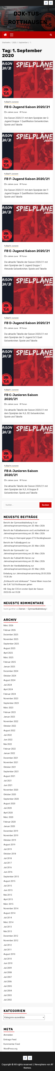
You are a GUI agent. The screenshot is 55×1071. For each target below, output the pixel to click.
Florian (24, 112)
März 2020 (8, 817)
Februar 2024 (10, 694)
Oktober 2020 (10, 794)
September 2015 (11, 876)
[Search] (51, 35)
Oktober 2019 (10, 840)
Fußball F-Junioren (11, 174)
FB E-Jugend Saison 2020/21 (27, 251)
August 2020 (9, 803)
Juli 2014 (8, 917)
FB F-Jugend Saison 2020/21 (27, 179)
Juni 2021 (8, 785)
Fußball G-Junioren (11, 102)
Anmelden (8, 1035)
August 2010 (9, 954)
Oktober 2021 (10, 767)
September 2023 (11, 703)
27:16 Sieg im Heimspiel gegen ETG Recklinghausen (27, 538)
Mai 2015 (8, 895)
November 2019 (11, 835)
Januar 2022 (9, 753)
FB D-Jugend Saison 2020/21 (27, 323)
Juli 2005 (8, 986)
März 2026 (8, 625)
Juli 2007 (8, 977)
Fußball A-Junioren (11, 466)
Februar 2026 (10, 630)
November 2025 (11, 639)
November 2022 (11, 721)
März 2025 (8, 657)
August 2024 (9, 680)
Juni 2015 (8, 890)
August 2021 (9, 776)
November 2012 (11, 940)
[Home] (5, 35)
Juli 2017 (8, 863)
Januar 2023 (9, 716)
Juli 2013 (8, 926)
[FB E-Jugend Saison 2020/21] (27, 223)
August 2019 (9, 844)
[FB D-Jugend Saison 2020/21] (27, 295)
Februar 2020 (10, 822)
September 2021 (11, 771)
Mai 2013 (8, 931)
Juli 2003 (8, 995)
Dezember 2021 (11, 758)
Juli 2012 (8, 945)
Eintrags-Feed (10, 1039)
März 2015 (8, 904)
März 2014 (8, 922)
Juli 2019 (8, 849)
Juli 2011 (8, 949)
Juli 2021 (8, 780)
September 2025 (11, 643)
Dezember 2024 (11, 671)
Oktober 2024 (10, 675)
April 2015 (8, 899)
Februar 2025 (10, 662)
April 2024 (8, 689)
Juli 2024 (8, 685)
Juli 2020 (8, 808)
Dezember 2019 (11, 831)
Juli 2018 (8, 858)
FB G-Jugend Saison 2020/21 (27, 107)
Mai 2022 (8, 744)
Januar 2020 (9, 826)
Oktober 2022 (10, 726)
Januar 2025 (9, 666)
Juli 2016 (8, 867)
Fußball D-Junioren (11, 318)
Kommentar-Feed (12, 1044)
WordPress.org (10, 1048)
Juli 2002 (8, 1000)
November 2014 (11, 908)
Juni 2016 (8, 872)
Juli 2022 (8, 735)
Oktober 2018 (10, 853)
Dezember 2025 (11, 634)
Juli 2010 (8, 959)
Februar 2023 (10, 712)
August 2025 (9, 648)
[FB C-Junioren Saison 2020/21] (27, 367)
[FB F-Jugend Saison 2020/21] (27, 151)
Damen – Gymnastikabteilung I (33, 609)
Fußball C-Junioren (11, 390)
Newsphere (40, 1064)
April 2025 (8, 653)
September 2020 (11, 799)
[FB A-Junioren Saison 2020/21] (27, 443)
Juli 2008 (8, 972)
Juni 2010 (8, 963)
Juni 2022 (8, 739)
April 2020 (8, 812)
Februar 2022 (10, 749)
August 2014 (9, 913)
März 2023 (8, 707)
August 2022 (9, 730)
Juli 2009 (8, 968)
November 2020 (11, 790)
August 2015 (9, 881)
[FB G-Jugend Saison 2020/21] (27, 79)
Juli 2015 (8, 885)
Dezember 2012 (11, 936)
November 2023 (11, 698)
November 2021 (11, 762)
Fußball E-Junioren (11, 246)
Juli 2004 (8, 990)
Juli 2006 (8, 981)
